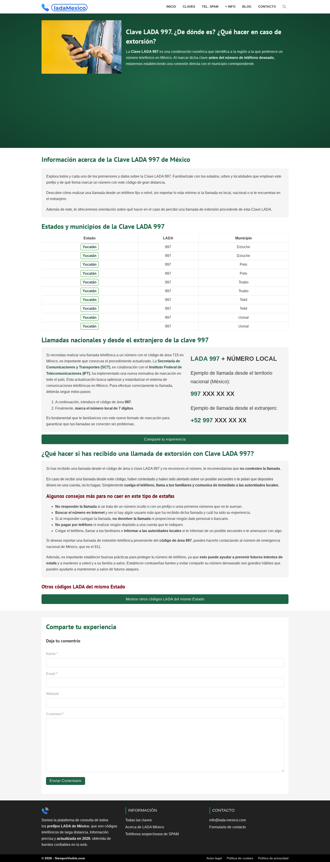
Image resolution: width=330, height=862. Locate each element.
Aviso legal (214, 858)
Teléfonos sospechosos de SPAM (152, 834)
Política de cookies (240, 858)
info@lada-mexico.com (227, 820)
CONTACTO (267, 6)
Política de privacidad (273, 858)
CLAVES (189, 6)
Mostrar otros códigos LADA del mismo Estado (165, 599)
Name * (52, 654)
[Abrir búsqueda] (284, 7)
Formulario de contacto (227, 827)
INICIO (171, 6)
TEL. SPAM (210, 6)
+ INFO (230, 6)
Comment (55, 714)
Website (52, 694)
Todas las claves (138, 820)
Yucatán (90, 247)
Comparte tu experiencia (165, 439)
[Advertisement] (165, 107)
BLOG (246, 6)
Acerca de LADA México (144, 827)
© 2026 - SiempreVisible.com (63, 858)
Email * (51, 674)
